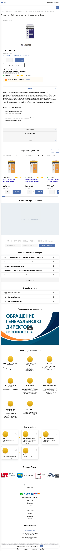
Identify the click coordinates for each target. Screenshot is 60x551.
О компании (30, 502)
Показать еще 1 (30, 280)
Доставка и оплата (30, 508)
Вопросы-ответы (30, 510)
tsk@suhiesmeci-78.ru (30, 530)
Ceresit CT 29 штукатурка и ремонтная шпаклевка (9, 180)
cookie (27, 546)
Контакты (30, 505)
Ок (41, 546)
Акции (30, 513)
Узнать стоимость (46, 245)
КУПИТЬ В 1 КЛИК (14, 65)
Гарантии (30, 518)
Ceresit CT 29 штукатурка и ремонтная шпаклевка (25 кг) (32, 180)
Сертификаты (30, 515)
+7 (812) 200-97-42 (53, 2)
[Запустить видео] (30, 328)
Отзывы (30, 521)
